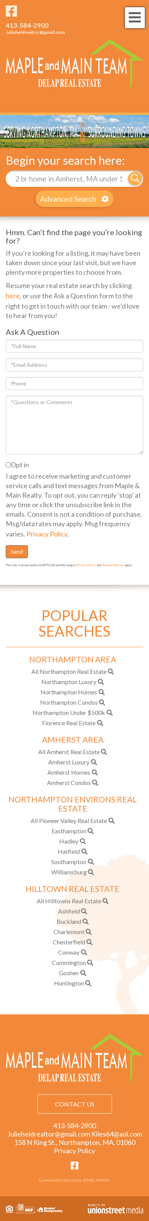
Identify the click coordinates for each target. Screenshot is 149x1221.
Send (17, 551)
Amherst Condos (69, 782)
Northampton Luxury (68, 681)
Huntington (69, 983)
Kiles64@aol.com (116, 1134)
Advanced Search (68, 198)
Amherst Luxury (68, 762)
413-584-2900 (27, 25)
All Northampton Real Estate (69, 671)
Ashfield (69, 911)
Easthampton (69, 830)
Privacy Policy (46, 534)
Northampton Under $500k (68, 712)
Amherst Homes (68, 772)
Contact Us (74, 1104)
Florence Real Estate (69, 722)
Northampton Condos (69, 702)
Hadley (68, 841)
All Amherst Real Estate (69, 751)
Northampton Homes (68, 692)
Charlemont (68, 931)
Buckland (69, 921)
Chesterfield (69, 942)
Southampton (68, 861)
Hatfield (69, 851)
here (13, 295)
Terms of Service (113, 565)
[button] (135, 179)
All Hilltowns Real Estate (69, 900)
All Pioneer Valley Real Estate (69, 820)
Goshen (69, 972)
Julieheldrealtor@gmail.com (35, 32)
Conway (68, 952)
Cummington (69, 962)
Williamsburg (69, 872)
